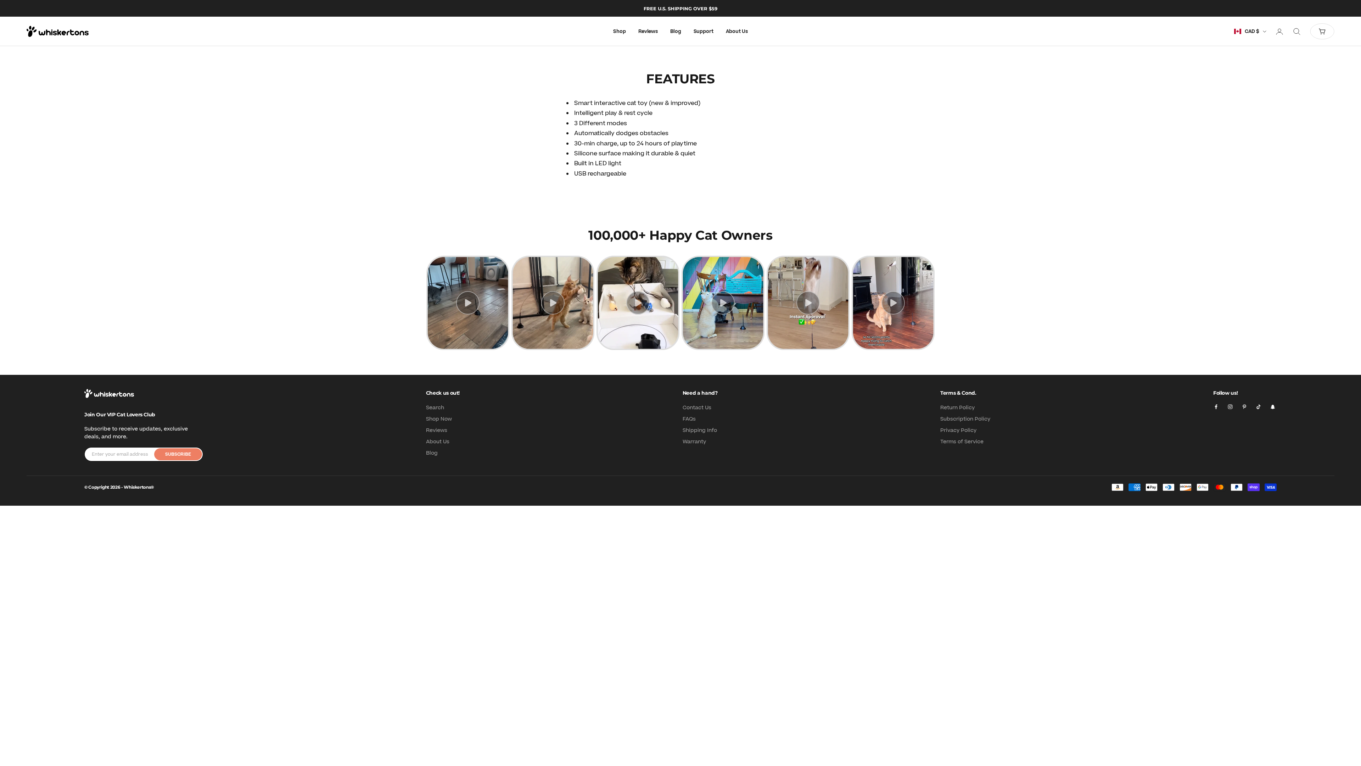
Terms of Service (962, 441)
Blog (675, 31)
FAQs (689, 419)
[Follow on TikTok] (1258, 407)
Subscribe (178, 454)
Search (435, 407)
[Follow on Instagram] (1230, 407)
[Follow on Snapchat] (1273, 407)
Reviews (648, 31)
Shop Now (439, 419)
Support (703, 31)
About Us (737, 31)
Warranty (694, 441)
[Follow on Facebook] (1216, 407)
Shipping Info (700, 430)
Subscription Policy (965, 419)
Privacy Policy (958, 430)
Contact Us (697, 407)
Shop (619, 31)
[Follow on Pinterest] (1244, 407)
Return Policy (957, 407)
